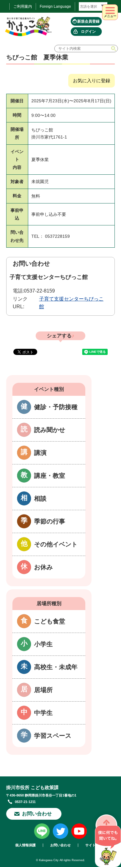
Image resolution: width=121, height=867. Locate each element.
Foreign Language (55, 6)
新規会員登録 (88, 21)
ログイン (88, 31)
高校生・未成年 (56, 667)
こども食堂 (49, 621)
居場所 (43, 689)
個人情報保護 (25, 845)
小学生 (43, 644)
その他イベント (56, 544)
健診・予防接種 (56, 407)
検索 (114, 48)
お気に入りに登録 (91, 80)
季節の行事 (49, 521)
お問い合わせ (37, 813)
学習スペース (52, 735)
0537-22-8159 (39, 290)
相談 (40, 498)
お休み (43, 567)
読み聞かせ (49, 429)
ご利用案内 (22, 6)
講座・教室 (49, 475)
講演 (40, 452)
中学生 (43, 712)
